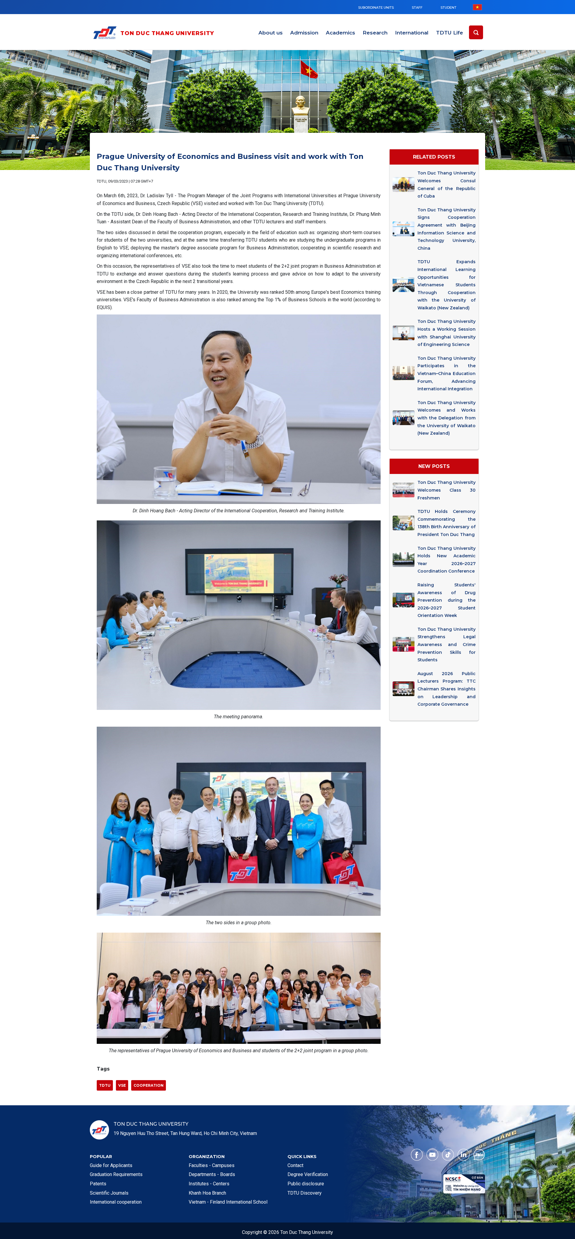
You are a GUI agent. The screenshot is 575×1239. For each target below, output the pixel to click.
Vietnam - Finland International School (228, 1202)
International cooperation (116, 1202)
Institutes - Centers (209, 1184)
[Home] (106, 33)
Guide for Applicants (111, 1165)
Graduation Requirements (116, 1174)
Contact (295, 1165)
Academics (340, 33)
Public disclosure (306, 1184)
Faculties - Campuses (211, 1165)
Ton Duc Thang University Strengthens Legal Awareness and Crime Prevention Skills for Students (446, 645)
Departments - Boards (212, 1174)
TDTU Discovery (305, 1193)
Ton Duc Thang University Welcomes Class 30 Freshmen (446, 490)
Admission (304, 33)
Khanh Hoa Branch (207, 1193)
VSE (122, 1085)
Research (375, 33)
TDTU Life (449, 33)
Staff (417, 7)
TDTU (105, 1085)
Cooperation (149, 1085)
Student (448, 7)
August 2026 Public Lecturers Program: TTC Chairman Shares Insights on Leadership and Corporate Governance (446, 689)
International (412, 33)
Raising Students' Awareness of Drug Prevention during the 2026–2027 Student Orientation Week (446, 600)
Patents (98, 1184)
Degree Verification (308, 1174)
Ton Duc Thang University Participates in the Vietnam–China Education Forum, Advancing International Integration (446, 374)
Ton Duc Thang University (167, 33)
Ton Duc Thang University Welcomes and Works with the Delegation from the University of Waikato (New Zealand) (446, 418)
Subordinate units (376, 7)
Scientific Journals (109, 1193)
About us (270, 33)
